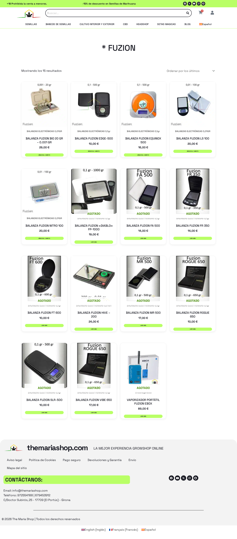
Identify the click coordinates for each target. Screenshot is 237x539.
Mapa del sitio (17, 468)
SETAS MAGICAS (166, 24)
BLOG (187, 24)
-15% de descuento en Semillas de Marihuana (109, 3)
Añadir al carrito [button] (44, 155)
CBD (125, 24)
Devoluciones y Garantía (105, 460)
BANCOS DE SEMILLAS (58, 24)
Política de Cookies (42, 460)
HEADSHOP (142, 24)
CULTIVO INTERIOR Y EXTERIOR (97, 24)
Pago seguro (72, 460)
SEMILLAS (31, 24)
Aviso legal (14, 460)
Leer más (94, 242)
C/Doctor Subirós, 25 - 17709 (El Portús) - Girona (36, 500)
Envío (132, 460)
